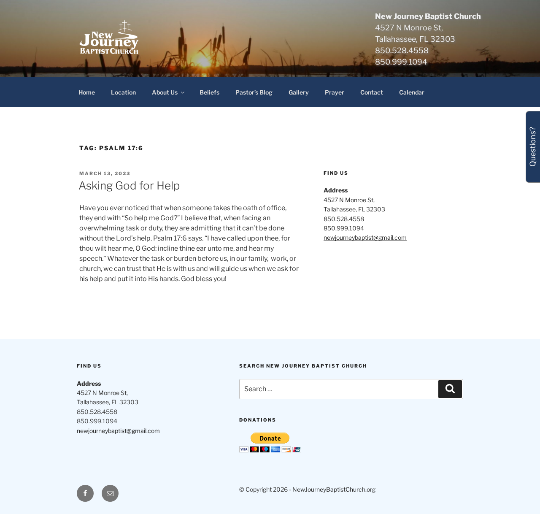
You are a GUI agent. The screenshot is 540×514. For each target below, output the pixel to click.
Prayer (334, 92)
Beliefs (209, 92)
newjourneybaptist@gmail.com (365, 237)
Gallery (299, 92)
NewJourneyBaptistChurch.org (333, 489)
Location (123, 92)
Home (86, 92)
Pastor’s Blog (254, 92)
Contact (371, 92)
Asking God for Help (129, 185)
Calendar (411, 92)
